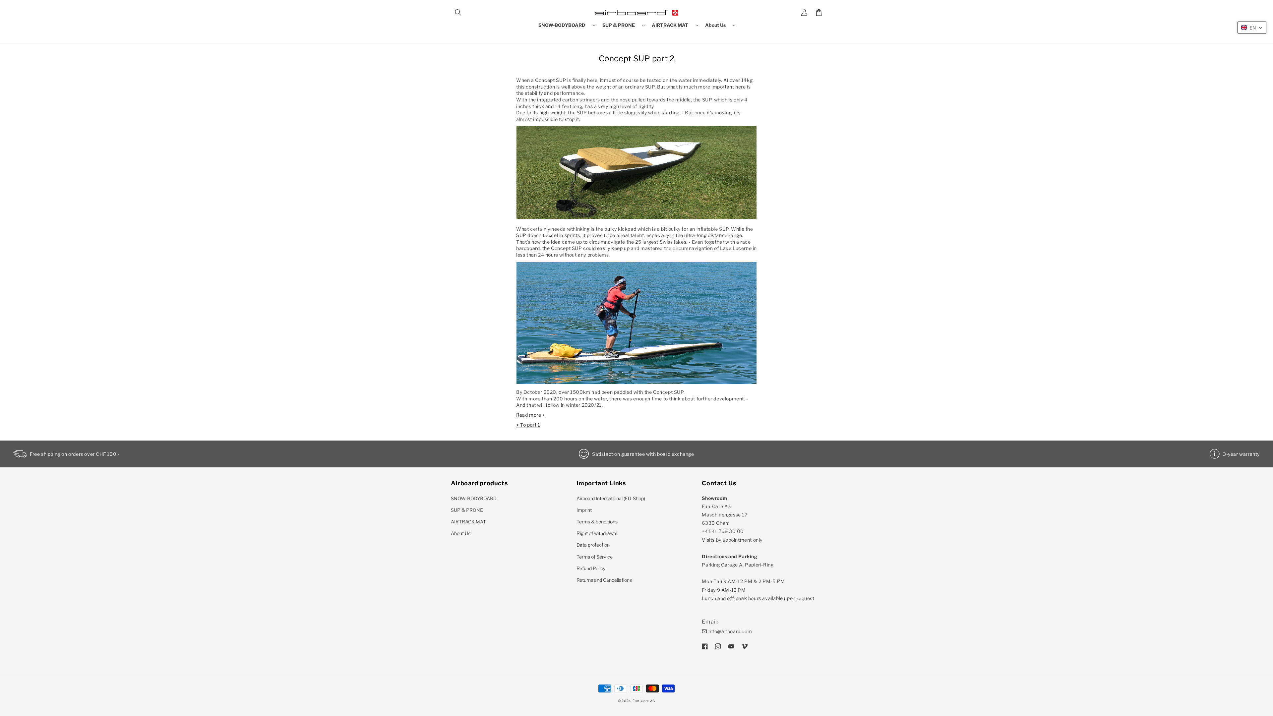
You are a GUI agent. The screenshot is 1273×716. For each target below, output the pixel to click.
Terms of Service (594, 557)
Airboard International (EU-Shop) (610, 498)
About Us (460, 533)
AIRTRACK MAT (468, 521)
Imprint (584, 510)
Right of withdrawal (596, 533)
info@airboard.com (730, 631)
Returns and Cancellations (604, 580)
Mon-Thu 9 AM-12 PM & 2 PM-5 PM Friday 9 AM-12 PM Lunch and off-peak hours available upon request (758, 581)
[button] (458, 12)
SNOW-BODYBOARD (474, 498)
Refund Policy (590, 568)
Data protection (593, 545)
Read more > (530, 415)
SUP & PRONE (467, 510)
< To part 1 (528, 425)
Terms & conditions (597, 521)
